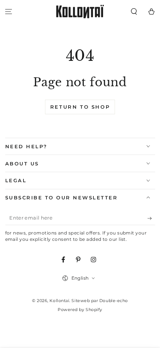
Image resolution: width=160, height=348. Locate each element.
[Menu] (8, 12)
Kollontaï (59, 300)
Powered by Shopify (80, 309)
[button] (134, 12)
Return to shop (80, 107)
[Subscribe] (151, 218)
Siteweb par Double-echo (99, 300)
